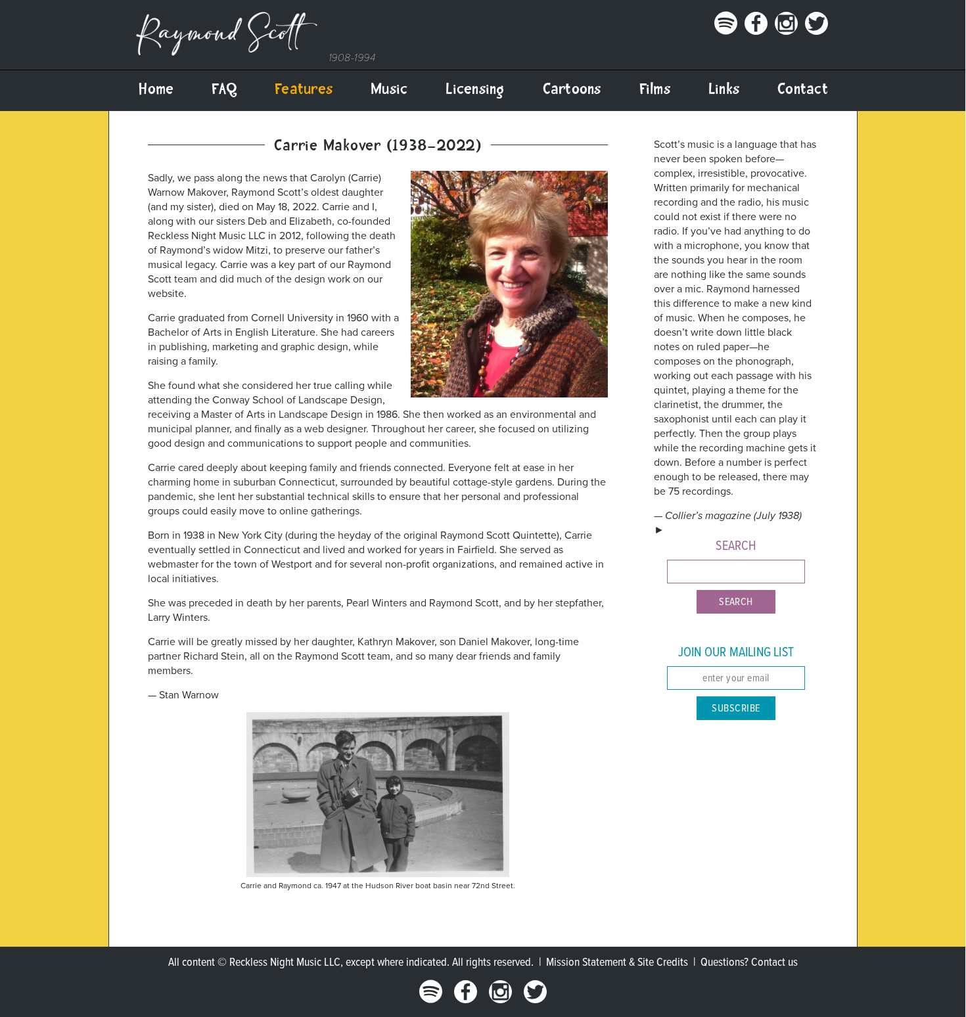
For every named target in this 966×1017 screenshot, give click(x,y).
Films (654, 90)
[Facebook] (754, 31)
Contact (802, 90)
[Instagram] (784, 31)
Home (155, 90)
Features (304, 90)
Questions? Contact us (749, 962)
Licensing (475, 90)
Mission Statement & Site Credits (617, 962)
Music (389, 90)
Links (723, 90)
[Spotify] (723, 31)
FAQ (224, 90)
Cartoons (572, 90)
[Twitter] (814, 31)
